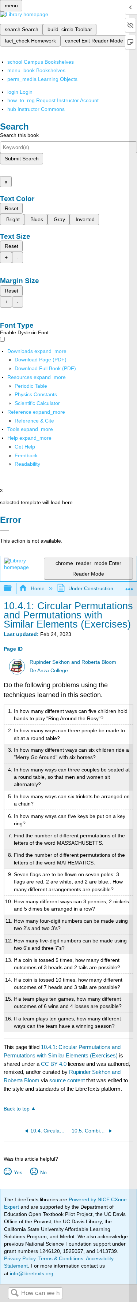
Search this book (19, 135)
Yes (18, 1172)
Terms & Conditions (60, 1258)
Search (14, 1293)
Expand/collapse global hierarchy (12, 588)
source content (67, 1080)
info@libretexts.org (30, 1273)
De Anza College (49, 670)
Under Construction (91, 588)
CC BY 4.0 (53, 1064)
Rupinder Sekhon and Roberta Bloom (73, 662)
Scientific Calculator (37, 403)
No (43, 1172)
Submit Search (22, 158)
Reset (11, 208)
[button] (26, 455)
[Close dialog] (4, 530)
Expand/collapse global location (129, 586)
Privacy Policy (19, 1258)
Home (37, 588)
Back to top (17, 1109)
